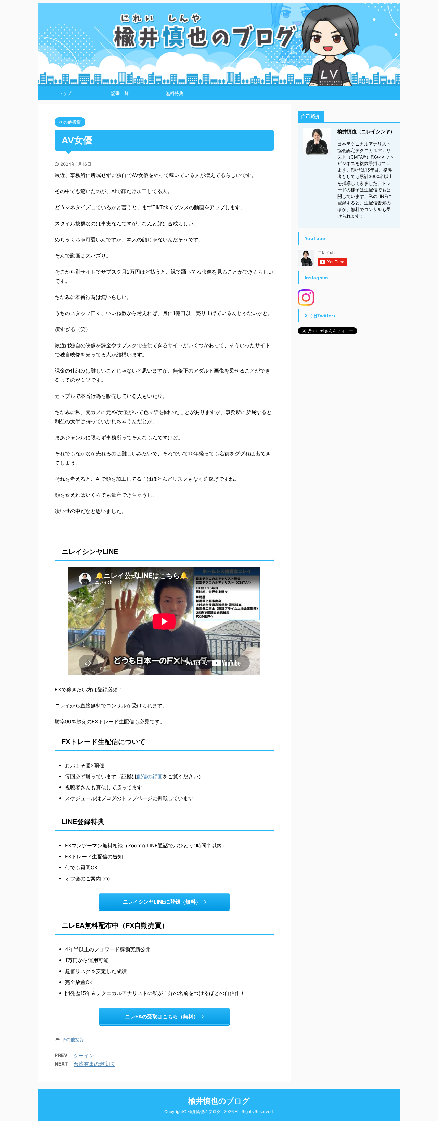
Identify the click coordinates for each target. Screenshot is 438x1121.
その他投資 (73, 1039)
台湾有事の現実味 (94, 1064)
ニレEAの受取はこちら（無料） (161, 1016)
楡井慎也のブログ (219, 1100)
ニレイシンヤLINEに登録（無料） (162, 901)
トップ (65, 93)
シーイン (84, 1055)
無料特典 (174, 93)
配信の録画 (150, 776)
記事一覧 (120, 93)
